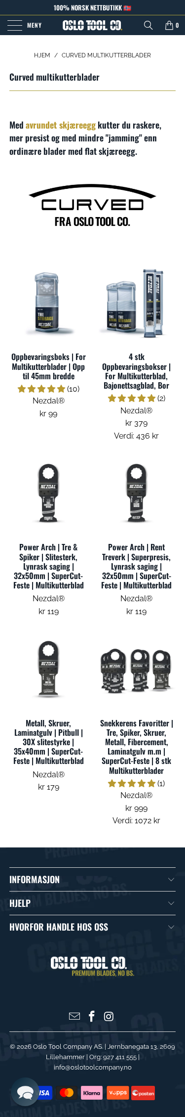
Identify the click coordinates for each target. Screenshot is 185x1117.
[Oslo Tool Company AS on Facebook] (92, 1017)
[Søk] (148, 25)
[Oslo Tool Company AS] (92, 25)
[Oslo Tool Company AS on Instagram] (109, 1017)
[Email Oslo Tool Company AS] (75, 1017)
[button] (41, 389)
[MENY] (13, 25)
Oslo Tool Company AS (67, 1046)
